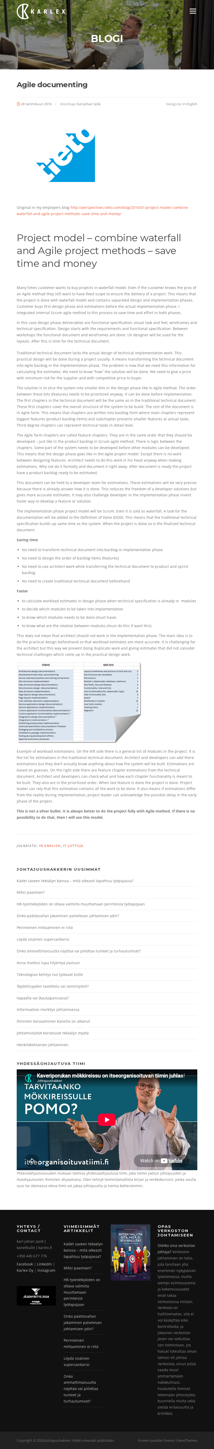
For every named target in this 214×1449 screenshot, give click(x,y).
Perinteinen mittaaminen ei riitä (45, 927)
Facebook (25, 1264)
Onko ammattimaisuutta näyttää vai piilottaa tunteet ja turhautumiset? (79, 951)
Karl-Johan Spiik (89, 104)
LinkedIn (44, 1264)
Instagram (46, 1270)
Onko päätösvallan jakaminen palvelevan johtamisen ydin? (68, 915)
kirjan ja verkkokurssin (153, 1179)
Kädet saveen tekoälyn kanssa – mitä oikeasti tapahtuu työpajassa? (75, 880)
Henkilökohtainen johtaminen (42, 1044)
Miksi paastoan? (31, 892)
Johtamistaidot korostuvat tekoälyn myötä (53, 1032)
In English (189, 104)
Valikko (192, 11)
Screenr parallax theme (156, 1440)
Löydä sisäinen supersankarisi (43, 939)
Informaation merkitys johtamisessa (48, 1009)
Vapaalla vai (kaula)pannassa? (43, 998)
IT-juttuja (73, 846)
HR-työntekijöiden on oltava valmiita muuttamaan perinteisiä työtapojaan (81, 904)
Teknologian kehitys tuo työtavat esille (50, 974)
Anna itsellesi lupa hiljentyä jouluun (48, 962)
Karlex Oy (25, 1270)
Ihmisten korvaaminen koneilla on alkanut (53, 1021)
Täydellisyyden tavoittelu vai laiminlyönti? (53, 986)
